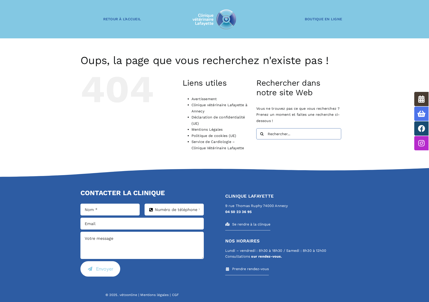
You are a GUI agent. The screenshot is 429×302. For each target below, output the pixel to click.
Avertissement (204, 99)
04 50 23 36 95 (238, 212)
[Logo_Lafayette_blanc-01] (214, 10)
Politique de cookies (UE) (213, 136)
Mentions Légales (207, 129)
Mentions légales (154, 295)
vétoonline (128, 295)
